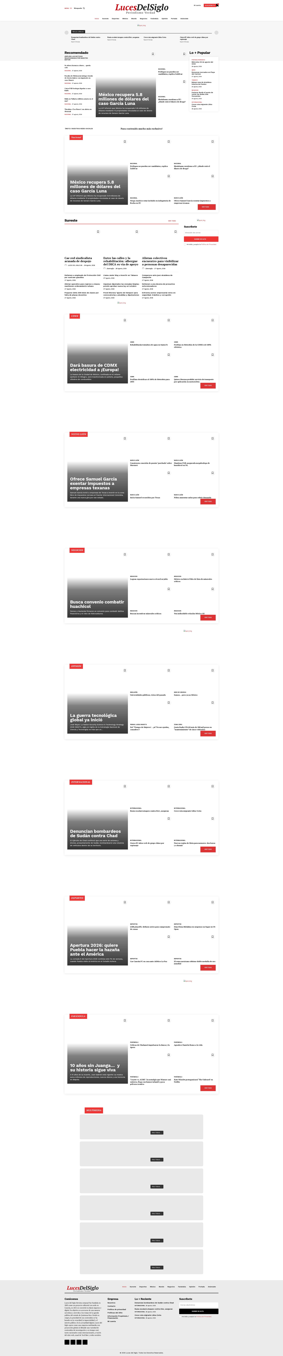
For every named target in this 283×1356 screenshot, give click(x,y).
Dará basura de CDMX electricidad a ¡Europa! (94, 367)
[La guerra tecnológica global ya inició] (97, 700)
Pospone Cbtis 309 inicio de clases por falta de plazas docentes (82, 294)
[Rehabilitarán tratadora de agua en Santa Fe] (151, 328)
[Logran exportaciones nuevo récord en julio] (151, 562)
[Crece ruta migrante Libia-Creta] (195, 794)
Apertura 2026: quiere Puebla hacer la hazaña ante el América (95, 950)
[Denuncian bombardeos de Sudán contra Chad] (97, 816)
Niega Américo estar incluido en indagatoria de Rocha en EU (150, 201)
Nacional (68, 70)
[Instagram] (208, 128)
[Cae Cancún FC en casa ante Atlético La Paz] (151, 945)
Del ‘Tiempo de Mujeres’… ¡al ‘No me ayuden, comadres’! (149, 728)
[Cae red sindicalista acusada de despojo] (83, 241)
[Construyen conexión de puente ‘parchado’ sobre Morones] (151, 446)
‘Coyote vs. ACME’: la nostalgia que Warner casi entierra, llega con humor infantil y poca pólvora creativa (150, 1081)
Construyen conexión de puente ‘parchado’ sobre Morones (151, 464)
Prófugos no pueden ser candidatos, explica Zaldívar (170, 73)
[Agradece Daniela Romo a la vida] (195, 1028)
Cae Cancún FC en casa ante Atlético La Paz (148, 961)
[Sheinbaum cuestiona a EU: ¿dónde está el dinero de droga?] (172, 86)
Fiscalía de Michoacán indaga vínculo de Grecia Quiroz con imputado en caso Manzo (79, 78)
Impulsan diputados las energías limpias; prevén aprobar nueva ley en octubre (121, 285)
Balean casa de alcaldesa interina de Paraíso (201, 83)
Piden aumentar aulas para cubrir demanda (192, 497)
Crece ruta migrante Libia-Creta (155, 37)
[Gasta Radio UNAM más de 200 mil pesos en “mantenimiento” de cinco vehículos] (195, 710)
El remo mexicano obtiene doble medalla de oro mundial (194, 962)
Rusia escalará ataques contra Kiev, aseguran (123, 37)
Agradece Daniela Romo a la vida (188, 1045)
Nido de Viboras (180, 692)
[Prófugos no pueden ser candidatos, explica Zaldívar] (172, 59)
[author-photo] (66, 265)
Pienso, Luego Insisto (138, 724)
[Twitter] (212, 128)
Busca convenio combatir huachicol (97, 604)
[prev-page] (67, 33)
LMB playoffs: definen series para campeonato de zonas (150, 928)
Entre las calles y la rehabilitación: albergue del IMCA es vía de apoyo (120, 261)
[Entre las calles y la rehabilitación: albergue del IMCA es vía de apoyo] (121, 241)
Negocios (195, 90)
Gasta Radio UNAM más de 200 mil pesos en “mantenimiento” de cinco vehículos (193, 728)
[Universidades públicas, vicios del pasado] (151, 678)
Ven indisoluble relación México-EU (189, 613)
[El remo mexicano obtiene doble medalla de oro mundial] (195, 945)
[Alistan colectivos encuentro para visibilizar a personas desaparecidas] (160, 241)
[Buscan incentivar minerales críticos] (151, 597)
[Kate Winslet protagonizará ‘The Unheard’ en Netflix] (195, 1063)
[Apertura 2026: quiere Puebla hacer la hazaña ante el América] (97, 932)
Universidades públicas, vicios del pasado (148, 695)
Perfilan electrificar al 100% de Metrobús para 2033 (150, 380)
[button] (80, 8)
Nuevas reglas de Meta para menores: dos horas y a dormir (194, 844)
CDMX (132, 342)
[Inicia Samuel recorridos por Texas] (151, 481)
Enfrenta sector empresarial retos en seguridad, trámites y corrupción (158, 294)
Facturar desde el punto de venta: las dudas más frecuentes (202, 94)
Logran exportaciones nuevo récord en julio (149, 579)
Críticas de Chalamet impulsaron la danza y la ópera (150, 1046)
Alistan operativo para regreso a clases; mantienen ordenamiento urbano (82, 285)
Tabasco (195, 80)
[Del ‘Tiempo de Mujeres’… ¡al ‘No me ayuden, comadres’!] (151, 710)
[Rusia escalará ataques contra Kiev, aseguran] (151, 794)
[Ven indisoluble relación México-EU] (195, 597)
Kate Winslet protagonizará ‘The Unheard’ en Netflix (193, 1080)
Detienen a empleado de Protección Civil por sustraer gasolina (82, 276)
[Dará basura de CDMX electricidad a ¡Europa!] (97, 350)
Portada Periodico (198, 59)
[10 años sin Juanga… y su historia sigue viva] (97, 1050)
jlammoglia (110, 268)
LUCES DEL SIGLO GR (75, 265)
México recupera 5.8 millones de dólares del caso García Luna (123, 99)
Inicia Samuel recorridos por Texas (145, 497)
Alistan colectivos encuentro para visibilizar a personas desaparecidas (160, 261)
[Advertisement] (141, 413)
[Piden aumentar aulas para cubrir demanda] (195, 481)
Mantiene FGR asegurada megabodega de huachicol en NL (192, 464)
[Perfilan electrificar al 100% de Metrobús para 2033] (151, 363)
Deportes (134, 924)
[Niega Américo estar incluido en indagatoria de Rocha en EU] (151, 184)
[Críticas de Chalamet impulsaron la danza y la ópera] (151, 1028)
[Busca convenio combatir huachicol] (97, 584)
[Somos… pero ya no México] (195, 678)
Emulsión (133, 692)
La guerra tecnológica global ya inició (93, 717)
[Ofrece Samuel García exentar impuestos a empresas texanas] (195, 184)
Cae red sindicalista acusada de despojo (78, 259)
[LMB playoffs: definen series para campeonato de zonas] (151, 910)
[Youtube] (216, 128)
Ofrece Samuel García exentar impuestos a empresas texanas (192, 201)
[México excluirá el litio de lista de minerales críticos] (195, 562)
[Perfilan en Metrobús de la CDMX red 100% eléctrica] (195, 328)
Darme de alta (200, 239)
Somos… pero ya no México (185, 695)
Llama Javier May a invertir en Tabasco (120, 275)
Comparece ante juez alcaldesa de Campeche (157, 276)
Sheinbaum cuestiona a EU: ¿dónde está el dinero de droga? (172, 100)
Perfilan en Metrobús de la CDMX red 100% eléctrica (192, 346)
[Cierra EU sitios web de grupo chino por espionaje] (151, 826)
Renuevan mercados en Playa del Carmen (203, 73)
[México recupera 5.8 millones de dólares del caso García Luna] (126, 84)
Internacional (197, 102)
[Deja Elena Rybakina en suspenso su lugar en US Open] (195, 910)
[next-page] (216, 33)
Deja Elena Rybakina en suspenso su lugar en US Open (194, 928)
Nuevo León (178, 198)
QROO (193, 70)
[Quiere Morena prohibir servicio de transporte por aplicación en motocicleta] (195, 363)
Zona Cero (178, 724)
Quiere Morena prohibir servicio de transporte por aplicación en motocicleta (194, 380)
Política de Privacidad (208, 244)
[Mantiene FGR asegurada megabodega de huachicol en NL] (195, 446)
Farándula (134, 1042)
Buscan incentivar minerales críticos (145, 613)
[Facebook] (205, 128)
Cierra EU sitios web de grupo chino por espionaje (194, 38)
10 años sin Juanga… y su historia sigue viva (95, 1068)
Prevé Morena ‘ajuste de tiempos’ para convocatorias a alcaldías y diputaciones (121, 294)
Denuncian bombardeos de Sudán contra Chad (85, 38)
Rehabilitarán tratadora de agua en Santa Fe (149, 345)
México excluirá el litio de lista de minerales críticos (193, 580)
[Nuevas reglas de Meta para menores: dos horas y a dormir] (195, 826)
